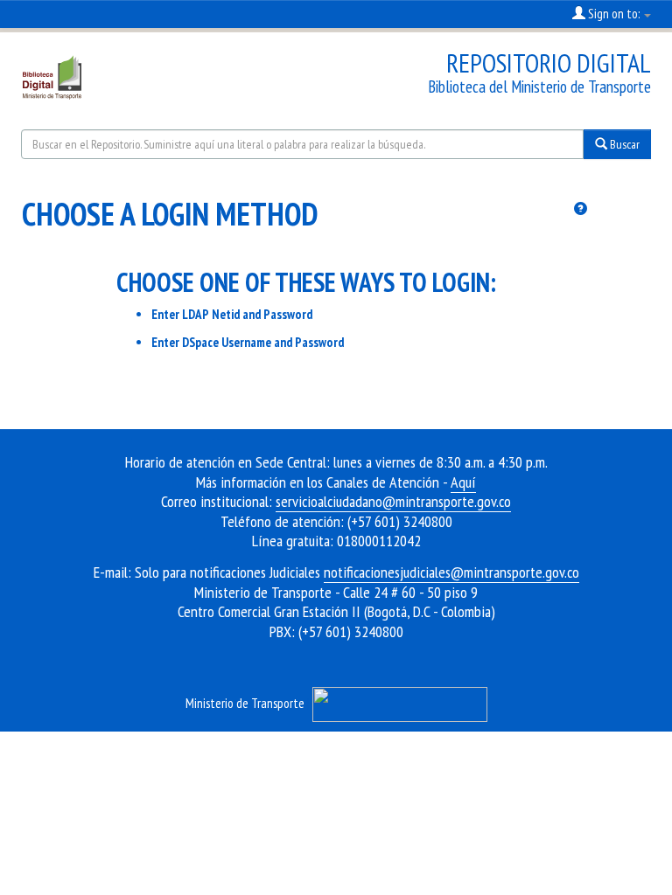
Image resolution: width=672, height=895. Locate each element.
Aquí (463, 482)
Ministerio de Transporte (245, 703)
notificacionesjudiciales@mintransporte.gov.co (451, 572)
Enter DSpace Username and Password (247, 342)
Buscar (623, 144)
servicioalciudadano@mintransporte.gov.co (393, 501)
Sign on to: (613, 13)
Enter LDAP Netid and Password (231, 314)
